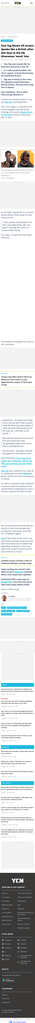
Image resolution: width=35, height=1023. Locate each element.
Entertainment (12, 37)
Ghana (26, 473)
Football (4, 776)
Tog (3, 538)
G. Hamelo (20, 59)
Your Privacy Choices (19, 1022)
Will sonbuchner (23, 611)
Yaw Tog (8, 102)
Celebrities (4, 706)
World (3, 802)
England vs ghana (8, 611)
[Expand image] (33, 151)
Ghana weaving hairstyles (17, 607)
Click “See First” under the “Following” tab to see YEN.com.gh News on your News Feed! (16, 462)
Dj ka (3, 607)
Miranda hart (6, 614)
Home (3, 37)
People (3, 730)
